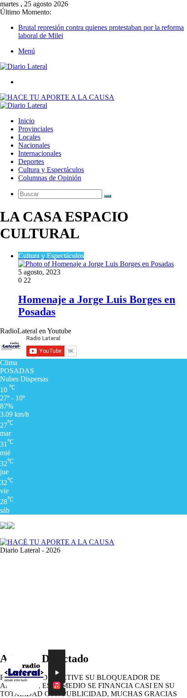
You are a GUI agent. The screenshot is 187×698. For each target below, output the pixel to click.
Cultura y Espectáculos (51, 169)
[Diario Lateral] (23, 66)
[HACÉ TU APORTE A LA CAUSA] (57, 542)
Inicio (26, 121)
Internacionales (39, 153)
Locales (29, 137)
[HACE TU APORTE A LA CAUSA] (57, 97)
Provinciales (35, 129)
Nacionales (34, 145)
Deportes (31, 161)
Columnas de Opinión (49, 178)
